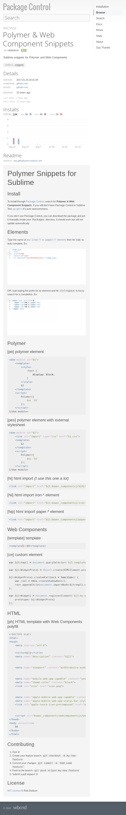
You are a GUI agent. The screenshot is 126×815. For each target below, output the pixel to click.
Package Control (35, 201)
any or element (46, 239)
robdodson (13, 50)
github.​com (22, 83)
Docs (99, 24)
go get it (17, 208)
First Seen (9, 102)
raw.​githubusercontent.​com (27, 160)
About (99, 41)
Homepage (8, 84)
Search (100, 18)
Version (7, 80)
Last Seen (8, 98)
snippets (19, 64)
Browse (100, 12)
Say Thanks (103, 47)
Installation (102, 6)
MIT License (14, 790)
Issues (6, 87)
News (99, 30)
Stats (99, 36)
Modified (8, 93)
